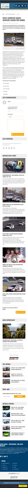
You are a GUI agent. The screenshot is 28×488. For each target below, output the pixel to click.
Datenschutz (5, 469)
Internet (10, 114)
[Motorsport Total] (14, 478)
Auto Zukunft (10, 450)
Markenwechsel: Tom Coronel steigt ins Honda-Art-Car (13, 176)
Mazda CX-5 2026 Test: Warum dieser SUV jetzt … (17, 374)
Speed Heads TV (6, 463)
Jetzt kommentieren (18, 134)
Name (9, 101)
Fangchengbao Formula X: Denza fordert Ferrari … (18, 433)
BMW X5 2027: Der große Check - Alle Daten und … (17, 408)
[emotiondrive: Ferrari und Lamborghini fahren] (14, 474)
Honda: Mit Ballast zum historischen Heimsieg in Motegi (13, 265)
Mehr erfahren (15, 486)
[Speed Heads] (5, 5)
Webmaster (5, 467)
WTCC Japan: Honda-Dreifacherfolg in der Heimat (14, 294)
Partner (4, 465)
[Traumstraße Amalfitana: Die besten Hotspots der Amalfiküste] (14, 331)
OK (22, 485)
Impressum (16, 469)
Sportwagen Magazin (18, 452)
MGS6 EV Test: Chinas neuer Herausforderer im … (18, 368)
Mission (15, 463)
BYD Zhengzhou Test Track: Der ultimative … (18, 381)
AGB (15, 467)
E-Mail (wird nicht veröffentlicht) (13, 108)
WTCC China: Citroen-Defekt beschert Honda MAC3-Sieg (13, 234)
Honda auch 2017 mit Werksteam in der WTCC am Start (13, 205)
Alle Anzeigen (21, 312)
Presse (15, 465)
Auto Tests (12, 449)
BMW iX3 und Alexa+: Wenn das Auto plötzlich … (17, 421)
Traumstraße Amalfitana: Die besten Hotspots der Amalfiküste (13, 340)
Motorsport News (6, 449)
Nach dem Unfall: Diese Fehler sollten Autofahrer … (18, 415)
